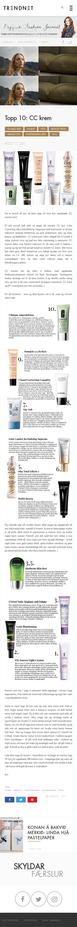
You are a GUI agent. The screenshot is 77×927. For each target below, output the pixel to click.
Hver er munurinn (32, 790)
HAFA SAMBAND (51, 920)
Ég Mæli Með (14, 129)
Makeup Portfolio (27, 42)
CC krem (8, 790)
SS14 (54, 134)
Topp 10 (61, 790)
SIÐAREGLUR (31, 920)
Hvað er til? (18, 790)
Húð (43, 129)
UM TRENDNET (10, 920)
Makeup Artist (58, 129)
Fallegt (31, 129)
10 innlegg (54, 796)
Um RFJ (44, 42)
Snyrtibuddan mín (36, 134)
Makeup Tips (14, 134)
